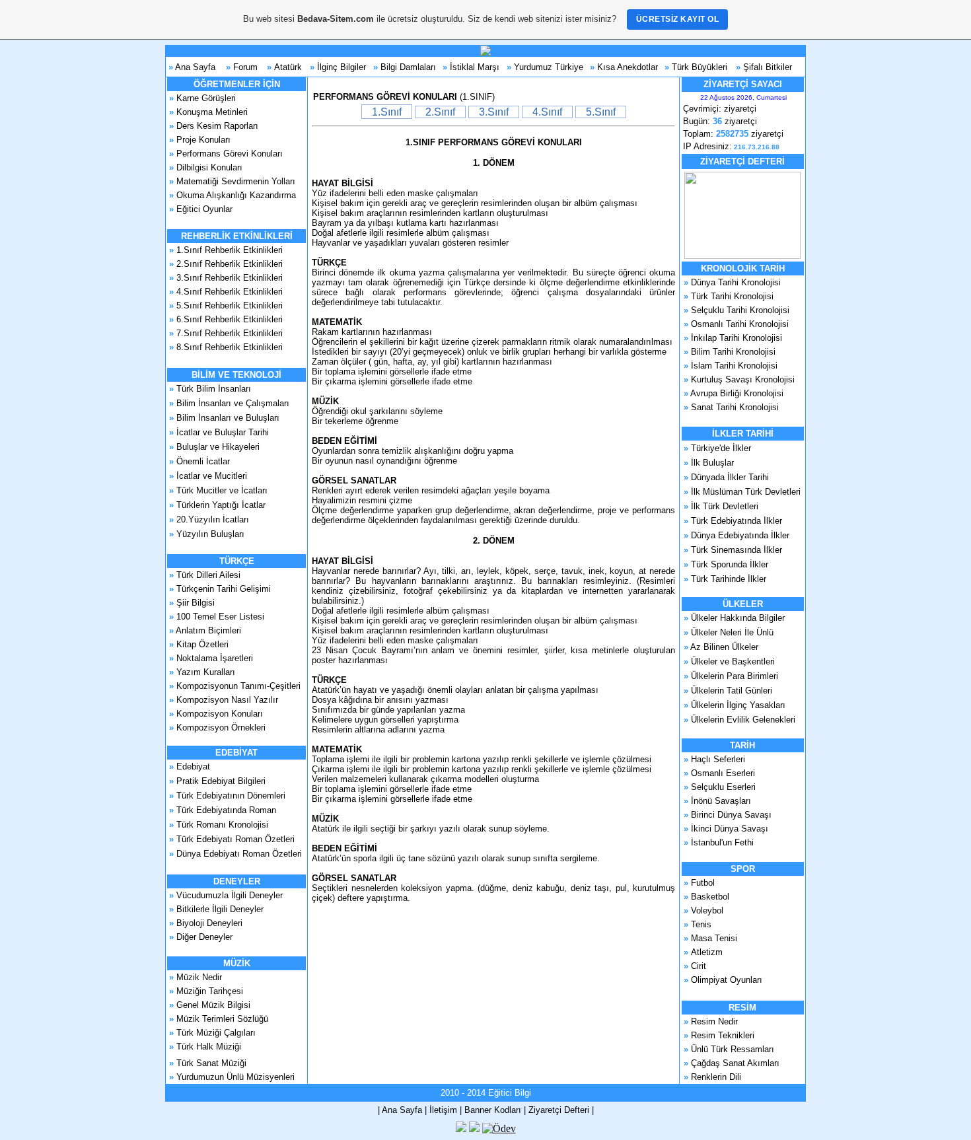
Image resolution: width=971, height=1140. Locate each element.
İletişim (443, 1110)
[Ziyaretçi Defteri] (742, 256)
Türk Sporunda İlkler (729, 564)
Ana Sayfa (195, 67)
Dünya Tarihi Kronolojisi (736, 282)
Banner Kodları (492, 1110)
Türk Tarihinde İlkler (728, 579)
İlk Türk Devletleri (724, 506)
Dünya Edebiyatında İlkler (740, 535)
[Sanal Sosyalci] (474, 1128)
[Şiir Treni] (461, 1128)
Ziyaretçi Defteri (558, 1110)
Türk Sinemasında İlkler (736, 550)
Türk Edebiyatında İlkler (736, 521)
